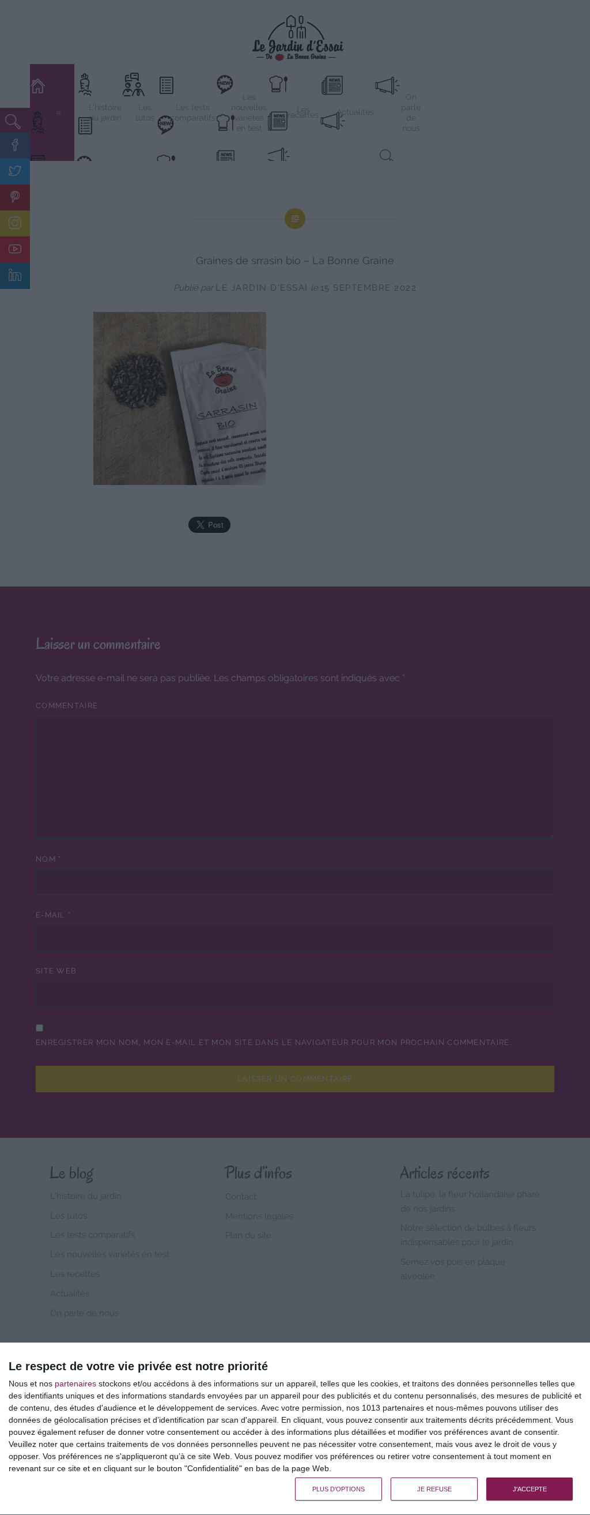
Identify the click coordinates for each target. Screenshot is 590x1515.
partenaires (75, 1383)
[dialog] (295, 1429)
